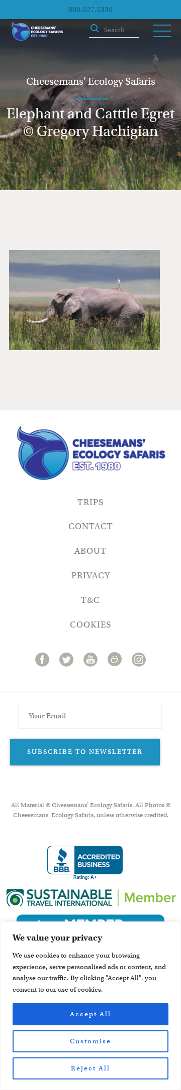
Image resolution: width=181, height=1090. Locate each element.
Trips (90, 502)
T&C (90, 600)
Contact (90, 526)
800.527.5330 (90, 9)
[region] (90, 1005)
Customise (90, 1041)
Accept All (90, 1014)
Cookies (90, 624)
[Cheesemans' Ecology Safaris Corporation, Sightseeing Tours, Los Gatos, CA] (85, 863)
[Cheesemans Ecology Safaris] (37, 31)
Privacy (90, 575)
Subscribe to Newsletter (85, 751)
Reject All (90, 1068)
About (90, 551)
